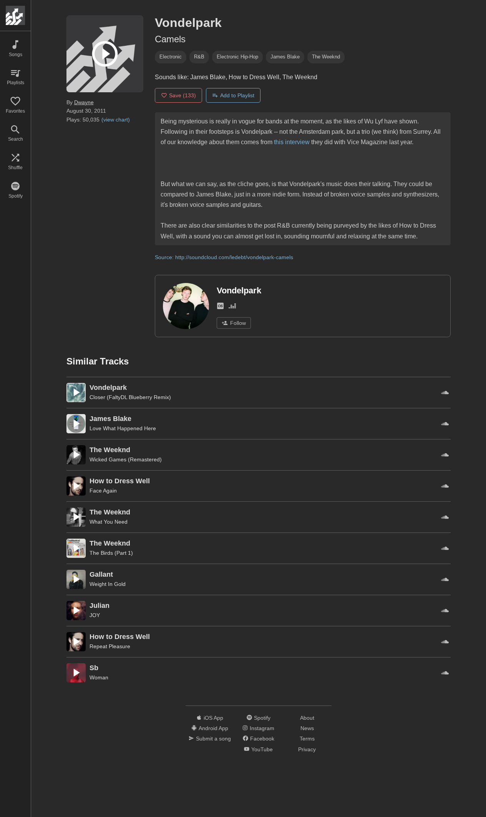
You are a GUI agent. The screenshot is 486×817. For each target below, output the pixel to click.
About (307, 718)
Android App (213, 728)
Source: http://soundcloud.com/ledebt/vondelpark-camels (224, 257)
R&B (199, 57)
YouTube (262, 749)
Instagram (262, 728)
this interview (292, 142)
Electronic (170, 57)
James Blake (285, 57)
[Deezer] (232, 307)
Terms (307, 738)
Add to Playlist (237, 95)
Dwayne (84, 102)
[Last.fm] (220, 307)
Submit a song (213, 738)
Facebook (262, 738)
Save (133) (182, 95)
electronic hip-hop (237, 57)
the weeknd (326, 57)
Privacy (307, 749)
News (307, 728)
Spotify (262, 718)
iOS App (213, 718)
